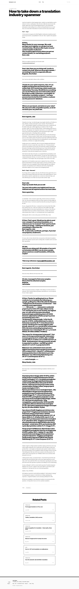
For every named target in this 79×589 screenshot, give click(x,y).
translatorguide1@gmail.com (28, 63)
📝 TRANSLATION (12, 8)
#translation (28, 487)
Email (13, 583)
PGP (15, 583)
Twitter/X (26, 583)
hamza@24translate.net (46, 261)
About (30, 583)
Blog (33, 583)
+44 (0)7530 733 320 (20, 583)
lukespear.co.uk (12, 2)
